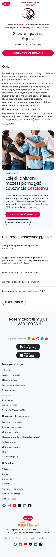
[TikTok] (30, 505)
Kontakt (5, 484)
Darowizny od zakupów (12, 427)
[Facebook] (4, 505)
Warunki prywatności (25, 538)
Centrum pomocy (14, 302)
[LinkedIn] (25, 505)
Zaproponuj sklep (9, 405)
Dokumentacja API (10, 456)
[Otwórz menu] (51, 4)
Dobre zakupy (8, 400)
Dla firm (5, 474)
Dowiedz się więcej (18, 222)
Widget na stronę (9, 442)
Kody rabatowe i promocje (13, 385)
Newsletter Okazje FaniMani (14, 410)
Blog (4, 452)
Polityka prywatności (11, 494)
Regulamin (9, 538)
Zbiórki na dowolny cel (12, 432)
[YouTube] (14, 505)
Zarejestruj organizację (12, 422)
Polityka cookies (9, 499)
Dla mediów (7, 479)
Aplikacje (6, 395)
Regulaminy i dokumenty (13, 489)
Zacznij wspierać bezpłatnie (28, 53)
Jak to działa (7, 370)
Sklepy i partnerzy (10, 380)
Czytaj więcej (8, 123)
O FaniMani (7, 469)
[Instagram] (9, 505)
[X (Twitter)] (19, 505)
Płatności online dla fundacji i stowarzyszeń (21, 437)
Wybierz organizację (11, 375)
